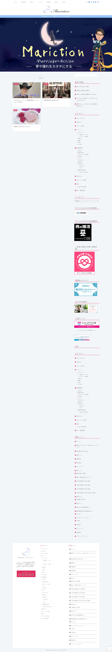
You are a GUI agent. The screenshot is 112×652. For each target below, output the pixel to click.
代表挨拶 (49, 2)
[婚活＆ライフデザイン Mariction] (56, 13)
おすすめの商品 (82, 186)
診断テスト (79, 455)
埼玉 (79, 142)
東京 (79, 140)
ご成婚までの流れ (81, 499)
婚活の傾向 (81, 152)
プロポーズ (81, 160)
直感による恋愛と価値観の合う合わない (86, 94)
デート (80, 158)
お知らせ (78, 122)
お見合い (80, 156)
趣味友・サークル (84, 134)
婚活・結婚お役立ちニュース (83, 477)
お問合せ (78, 524)
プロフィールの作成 (83, 154)
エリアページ (79, 528)
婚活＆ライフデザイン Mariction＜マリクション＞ (87, 446)
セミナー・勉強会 (84, 136)
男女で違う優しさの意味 (82, 86)
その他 (80, 144)
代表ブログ (79, 176)
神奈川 (80, 138)
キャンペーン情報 (81, 180)
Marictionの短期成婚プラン (83, 507)
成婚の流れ (23, 2)
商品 (77, 184)
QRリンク (79, 470)
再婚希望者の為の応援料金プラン (85, 511)
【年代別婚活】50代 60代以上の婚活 (86, 492)
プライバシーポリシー (82, 536)
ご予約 (63, 2)
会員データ (79, 496)
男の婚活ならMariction (82, 451)
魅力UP (80, 162)
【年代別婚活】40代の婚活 (83, 489)
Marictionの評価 (84, 172)
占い (81, 167)
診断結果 (78, 459)
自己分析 (80, 163)
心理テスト (82, 166)
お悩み (80, 150)
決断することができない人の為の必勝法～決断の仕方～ (87, 105)
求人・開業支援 (80, 190)
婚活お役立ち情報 (81, 473)
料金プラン (32, 2)
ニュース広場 (80, 126)
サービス (41, 2)
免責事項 (78, 532)
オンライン (81, 132)
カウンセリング (80, 118)
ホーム (15, 2)
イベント (78, 129)
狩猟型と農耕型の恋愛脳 (82, 90)
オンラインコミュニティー (83, 517)
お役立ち (56, 2)
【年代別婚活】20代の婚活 (83, 481)
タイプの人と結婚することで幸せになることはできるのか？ (87, 99)
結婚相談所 (79, 148)
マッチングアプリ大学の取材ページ (87, 330)
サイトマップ (79, 466)
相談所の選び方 (82, 170)
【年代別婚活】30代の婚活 (83, 485)
